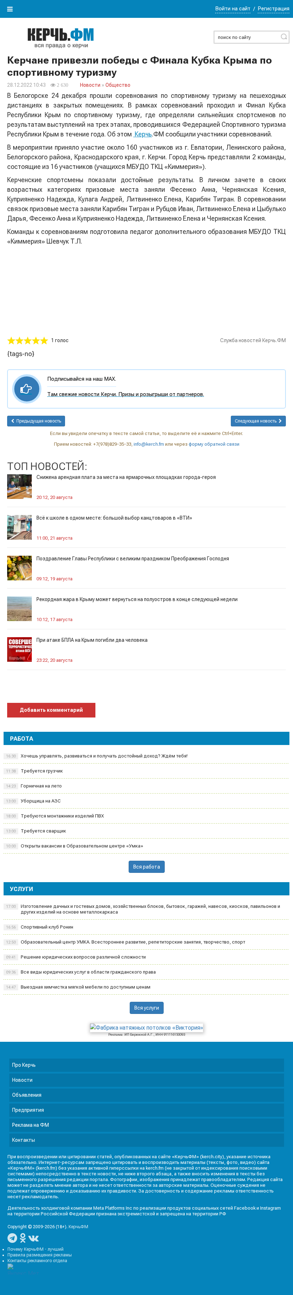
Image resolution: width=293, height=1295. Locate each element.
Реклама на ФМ (30, 1125)
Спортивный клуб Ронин (39, 927)
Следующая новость (257, 421)
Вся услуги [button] (146, 1008)
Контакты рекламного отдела (37, 1260)
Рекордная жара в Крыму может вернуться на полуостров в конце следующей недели (137, 599)
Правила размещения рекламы (40, 1255)
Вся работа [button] (146, 867)
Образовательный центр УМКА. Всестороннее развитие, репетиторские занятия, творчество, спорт (125, 942)
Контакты (23, 1140)
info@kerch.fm (149, 444)
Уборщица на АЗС (33, 801)
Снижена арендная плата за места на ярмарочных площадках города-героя (126, 477)
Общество (117, 85)
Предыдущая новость (37, 421)
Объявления (26, 1095)
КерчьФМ (78, 1226)
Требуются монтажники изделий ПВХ (55, 816)
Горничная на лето (34, 786)
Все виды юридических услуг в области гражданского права (81, 972)
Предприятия (28, 1110)
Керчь (142, 134)
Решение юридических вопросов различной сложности (76, 957)
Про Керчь (24, 1065)
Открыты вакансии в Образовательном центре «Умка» (74, 846)
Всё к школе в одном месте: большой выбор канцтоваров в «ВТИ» (114, 518)
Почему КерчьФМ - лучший (36, 1249)
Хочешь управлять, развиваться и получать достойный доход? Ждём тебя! (97, 756)
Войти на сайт (232, 8)
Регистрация (273, 8)
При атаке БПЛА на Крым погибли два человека (92, 640)
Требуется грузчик (34, 771)
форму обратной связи (214, 444)
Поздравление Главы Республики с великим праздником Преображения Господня (132, 558)
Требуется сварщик (36, 831)
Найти (283, 36)
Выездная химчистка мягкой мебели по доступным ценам (78, 987)
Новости (90, 85)
